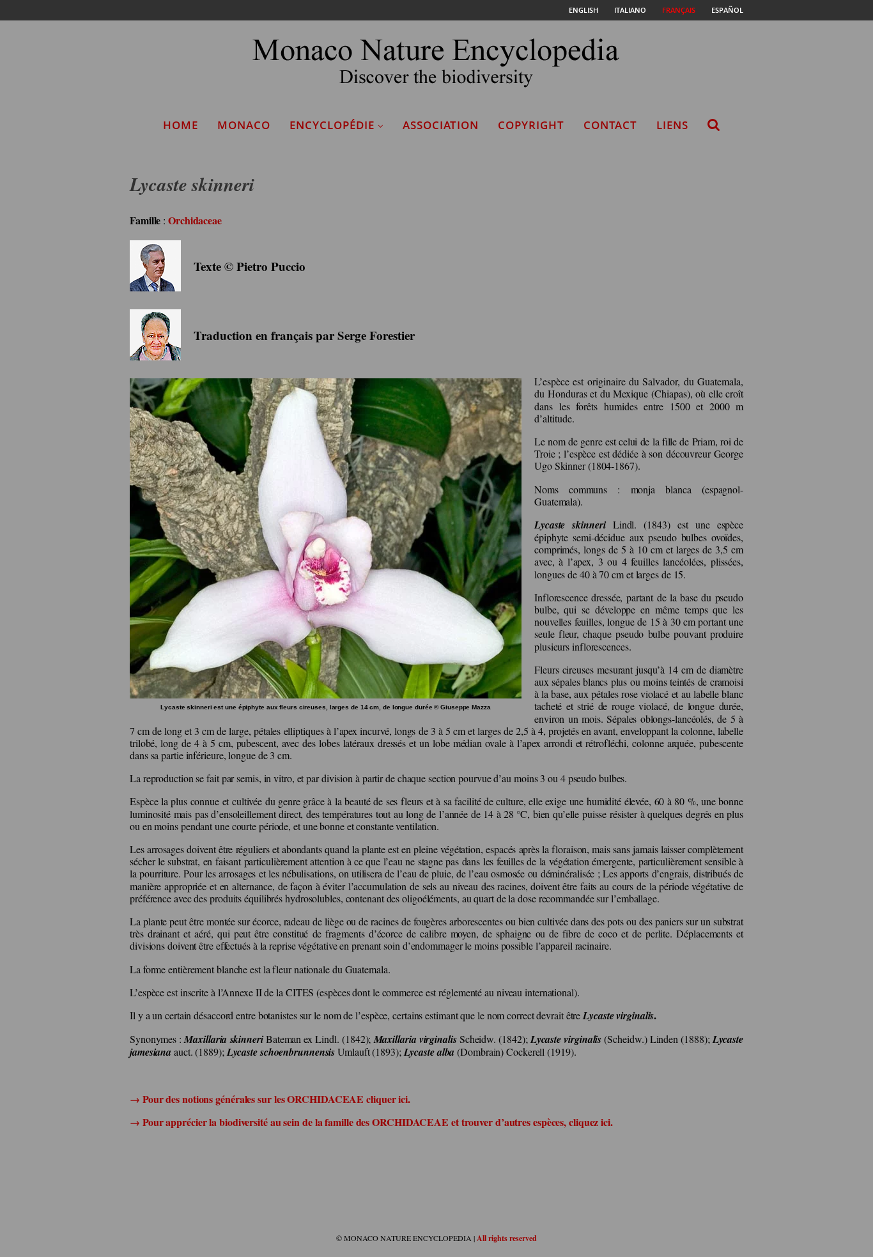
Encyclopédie (332, 125)
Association (441, 125)
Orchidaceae (195, 220)
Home (180, 125)
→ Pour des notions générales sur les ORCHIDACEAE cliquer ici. (270, 1098)
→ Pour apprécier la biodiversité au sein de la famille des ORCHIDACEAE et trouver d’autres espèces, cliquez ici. (371, 1121)
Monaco (243, 125)
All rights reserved (507, 1238)
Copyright (531, 125)
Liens (672, 125)
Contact (610, 125)
